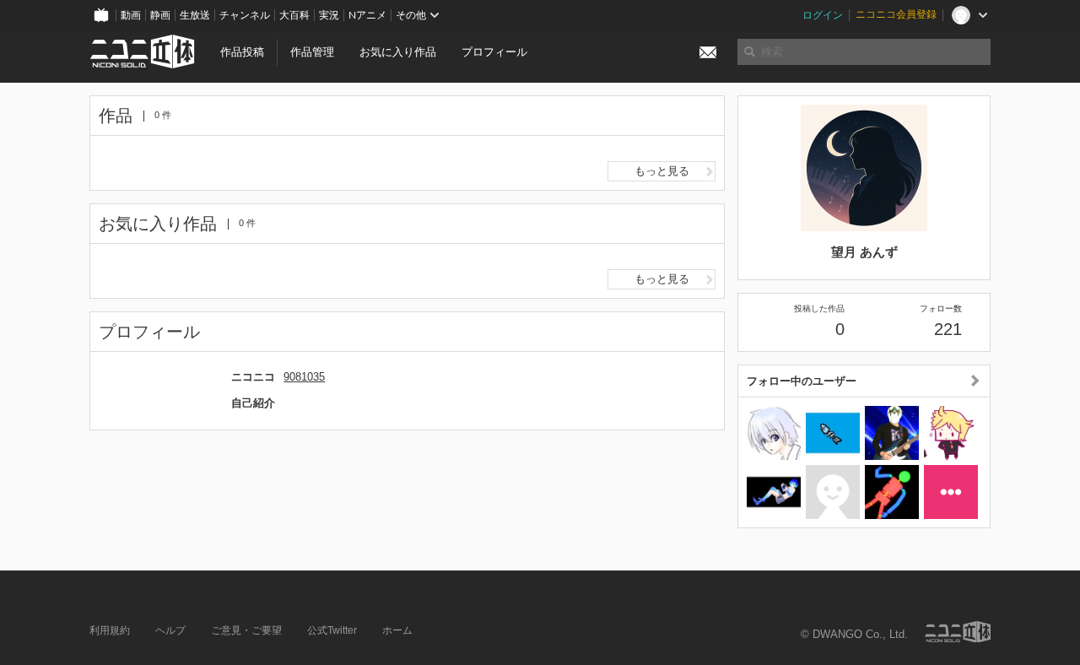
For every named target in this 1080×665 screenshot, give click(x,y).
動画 (131, 15)
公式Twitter (332, 630)
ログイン (822, 15)
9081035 (304, 376)
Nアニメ (367, 15)
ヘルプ (170, 630)
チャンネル (244, 15)
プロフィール (494, 52)
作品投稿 (242, 52)
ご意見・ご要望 (246, 630)
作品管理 (312, 52)
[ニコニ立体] (958, 631)
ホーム (397, 630)
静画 (160, 15)
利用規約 (109, 630)
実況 (329, 15)
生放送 (195, 15)
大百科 (294, 15)
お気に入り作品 (397, 52)
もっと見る (661, 171)
